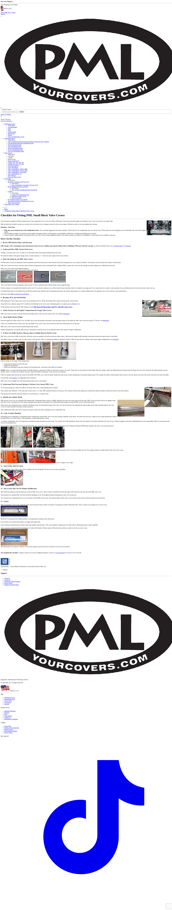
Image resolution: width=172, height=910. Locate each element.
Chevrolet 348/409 (13, 166)
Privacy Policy (8, 583)
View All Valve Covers (14, 177)
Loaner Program (60, 553)
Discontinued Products (10, 731)
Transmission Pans (9, 138)
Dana (9, 129)
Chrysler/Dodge (12, 127)
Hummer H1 (11, 133)
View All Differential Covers (16, 137)
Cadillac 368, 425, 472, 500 (16, 164)
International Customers (11, 719)
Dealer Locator (8, 729)
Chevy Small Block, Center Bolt (17, 172)
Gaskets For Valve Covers (18, 196)
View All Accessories (14, 203)
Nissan (10, 135)
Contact (13, 12)
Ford (9, 130)
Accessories (7, 178)
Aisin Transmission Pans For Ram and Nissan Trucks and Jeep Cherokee (28, 141)
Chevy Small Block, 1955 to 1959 (17, 170)
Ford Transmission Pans (14, 145)
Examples (115, 339)
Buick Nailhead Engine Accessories (18, 186)
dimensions (66, 314)
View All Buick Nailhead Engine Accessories (24, 190)
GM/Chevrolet (12, 132)
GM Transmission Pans (14, 146)
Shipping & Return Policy (11, 584)
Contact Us (7, 580)
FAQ (9, 12)
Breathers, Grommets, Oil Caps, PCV (18, 182)
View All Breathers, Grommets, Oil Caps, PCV (24, 185)
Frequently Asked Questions (12, 581)
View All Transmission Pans (16, 151)
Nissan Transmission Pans (15, 148)
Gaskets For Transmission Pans (20, 194)
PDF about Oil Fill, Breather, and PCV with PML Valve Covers (53, 307)
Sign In (3, 14)
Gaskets (10, 191)
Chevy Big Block (13, 167)
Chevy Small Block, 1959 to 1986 (17, 169)
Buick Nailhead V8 (13, 161)
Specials (6, 704)
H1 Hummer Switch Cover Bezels (17, 199)
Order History (8, 716)
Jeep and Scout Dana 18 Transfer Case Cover (21, 201)
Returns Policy (119, 246)
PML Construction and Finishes (20, 294)
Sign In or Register (6, 121)
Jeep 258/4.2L (12, 175)
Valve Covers (8, 153)
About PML (4, 12)
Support (5, 569)
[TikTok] (86, 908)
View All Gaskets (16, 198)
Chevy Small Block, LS (14, 174)
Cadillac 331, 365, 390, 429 (16, 162)
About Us (7, 578)
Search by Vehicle (6, 114)
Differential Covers (9, 124)
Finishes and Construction (11, 728)
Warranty (128, 246)
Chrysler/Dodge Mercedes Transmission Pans (21, 143)
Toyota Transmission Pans (15, 149)
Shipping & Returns (10, 711)
